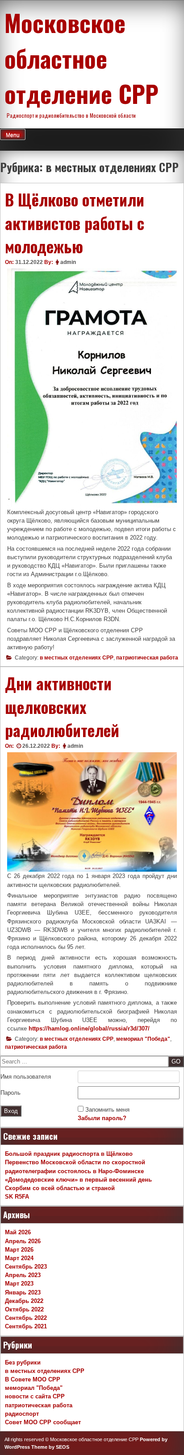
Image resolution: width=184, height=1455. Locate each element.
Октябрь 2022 (24, 1309)
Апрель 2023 (23, 1275)
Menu (13, 135)
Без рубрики (23, 1362)
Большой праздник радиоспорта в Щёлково (69, 1153)
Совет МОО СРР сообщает (43, 1422)
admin (68, 262)
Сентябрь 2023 (26, 1266)
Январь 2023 (23, 1292)
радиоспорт (22, 1413)
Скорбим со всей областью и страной (60, 1188)
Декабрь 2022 (24, 1301)
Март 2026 (19, 1249)
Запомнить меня (107, 1109)
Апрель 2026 (23, 1241)
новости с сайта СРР (35, 1396)
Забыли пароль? (102, 1118)
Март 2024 (19, 1258)
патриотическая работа (147, 658)
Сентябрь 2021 (26, 1326)
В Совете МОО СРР (32, 1379)
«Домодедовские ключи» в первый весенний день (78, 1179)
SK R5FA (17, 1196)
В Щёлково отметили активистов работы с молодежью (74, 223)
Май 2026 (18, 1232)
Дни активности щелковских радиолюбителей (62, 707)
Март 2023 (19, 1283)
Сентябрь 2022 (26, 1318)
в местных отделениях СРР (76, 658)
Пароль (10, 1092)
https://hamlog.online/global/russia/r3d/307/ (89, 1028)
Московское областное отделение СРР (81, 58)
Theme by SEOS (50, 1447)
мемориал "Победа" (143, 1039)
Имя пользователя (25, 1076)
